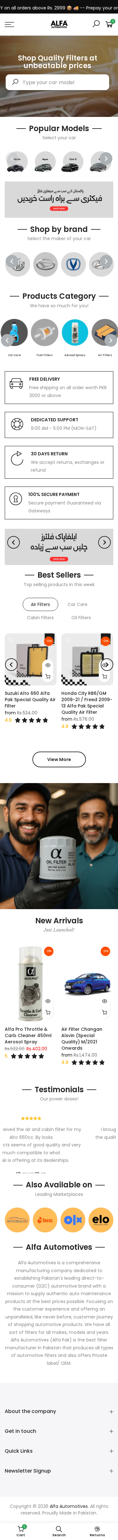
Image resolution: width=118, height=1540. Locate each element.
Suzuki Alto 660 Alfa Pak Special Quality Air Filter (30, 699)
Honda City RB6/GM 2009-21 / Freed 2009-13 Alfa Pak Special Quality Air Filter (86, 702)
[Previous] (12, 158)
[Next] (106, 158)
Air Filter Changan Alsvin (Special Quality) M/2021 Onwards (81, 1038)
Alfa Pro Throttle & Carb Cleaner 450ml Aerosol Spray (28, 1035)
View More (59, 759)
